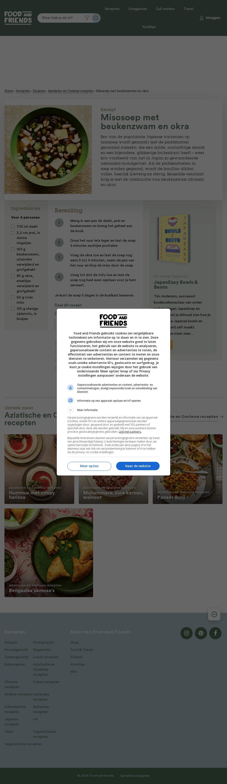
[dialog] (113, 392)
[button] (113, 410)
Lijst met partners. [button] (130, 432)
